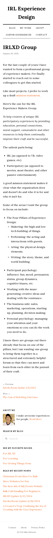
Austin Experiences (18, 34)
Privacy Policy (38, 527)
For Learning (10, 458)
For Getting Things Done (17, 463)
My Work (25, 28)
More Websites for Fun (16, 481)
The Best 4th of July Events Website (23, 486)
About (40, 28)
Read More (35, 419)
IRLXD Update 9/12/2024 (17, 496)
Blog (12, 28)
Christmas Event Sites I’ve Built (20, 476)
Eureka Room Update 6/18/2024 (21, 501)
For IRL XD (9, 453)
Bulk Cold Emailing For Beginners (21, 491)
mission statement (28, 95)
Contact (41, 34)
